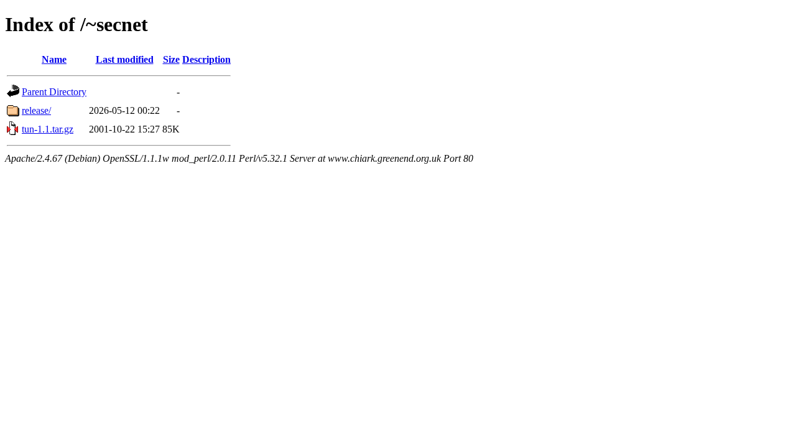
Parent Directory (54, 91)
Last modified (125, 59)
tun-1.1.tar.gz (47, 129)
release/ (36, 110)
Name (54, 59)
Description (206, 59)
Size (171, 59)
